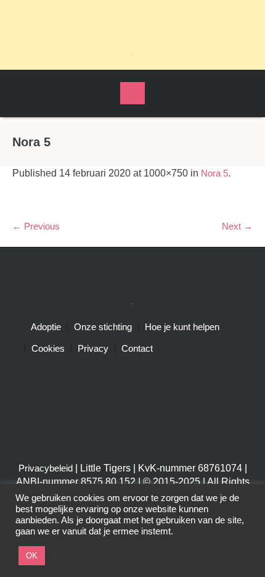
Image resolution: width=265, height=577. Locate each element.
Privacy (93, 348)
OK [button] (32, 555)
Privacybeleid (45, 468)
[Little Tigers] (133, 53)
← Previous (36, 226)
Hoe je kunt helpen (182, 326)
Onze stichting (103, 326)
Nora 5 (214, 173)
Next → (237, 226)
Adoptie (46, 326)
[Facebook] (121, 18)
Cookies (48, 348)
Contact (137, 348)
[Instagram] (143, 18)
